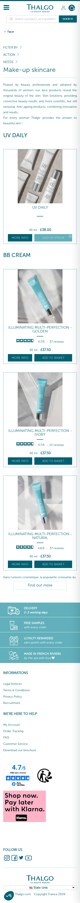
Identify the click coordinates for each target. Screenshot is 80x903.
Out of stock (53, 238)
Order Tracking (13, 731)
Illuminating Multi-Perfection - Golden (40, 329)
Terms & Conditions (16, 690)
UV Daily (40, 207)
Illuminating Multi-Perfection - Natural (40, 536)
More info (20, 238)
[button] (9, 896)
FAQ (6, 737)
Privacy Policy (12, 696)
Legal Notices (12, 684)
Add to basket (53, 358)
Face (10, 31)
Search (68, 18)
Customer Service (15, 744)
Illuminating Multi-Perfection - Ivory (40, 433)
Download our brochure (19, 750)
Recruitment (11, 703)
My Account (11, 725)
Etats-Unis (41, 887)
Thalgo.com (23, 894)
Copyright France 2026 (49, 894)
